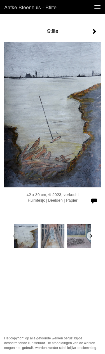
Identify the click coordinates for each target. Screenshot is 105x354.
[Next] (91, 236)
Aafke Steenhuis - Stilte (30, 7)
